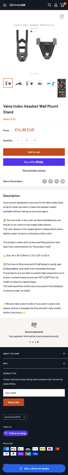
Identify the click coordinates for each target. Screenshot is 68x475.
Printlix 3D (9, 119)
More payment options (34, 170)
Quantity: (8, 140)
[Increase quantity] (35, 140)
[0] (62, 5)
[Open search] (49, 5)
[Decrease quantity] (18, 140)
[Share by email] (62, 181)
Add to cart (34, 151)
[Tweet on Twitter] (56, 181)
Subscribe (13, 402)
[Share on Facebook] (44, 181)
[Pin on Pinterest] (50, 181)
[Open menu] (4, 5)
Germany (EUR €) (12, 417)
